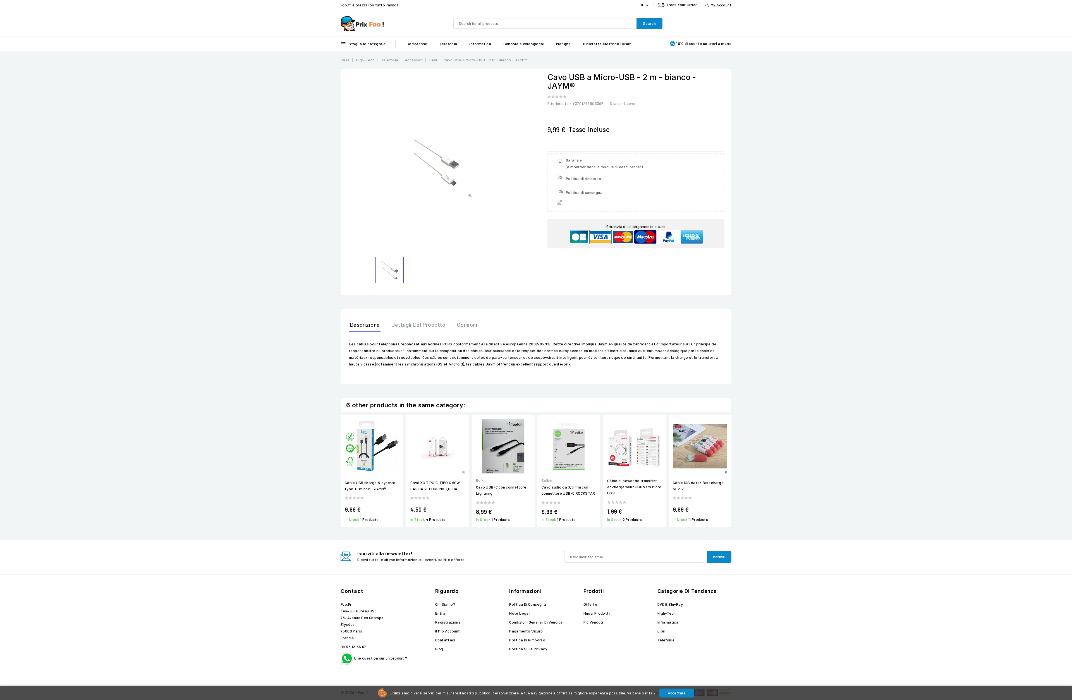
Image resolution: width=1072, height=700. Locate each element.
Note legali (519, 613)
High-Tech (666, 613)
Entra (440, 613)
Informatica (480, 43)
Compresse (416, 43)
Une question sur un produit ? (380, 658)
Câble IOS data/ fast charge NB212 (698, 485)
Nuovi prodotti (596, 613)
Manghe (563, 43)
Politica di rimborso (527, 640)
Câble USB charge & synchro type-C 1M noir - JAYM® (370, 485)
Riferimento (558, 103)
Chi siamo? (445, 604)
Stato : (616, 103)
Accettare (677, 693)
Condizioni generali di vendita (536, 622)
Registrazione (448, 622)
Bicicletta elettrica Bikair (607, 43)
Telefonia (448, 43)
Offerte (590, 604)
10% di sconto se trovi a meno (703, 43)
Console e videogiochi (523, 43)
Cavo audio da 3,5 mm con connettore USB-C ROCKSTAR (568, 490)
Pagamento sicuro (526, 631)
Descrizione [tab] (365, 324)
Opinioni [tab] (467, 324)
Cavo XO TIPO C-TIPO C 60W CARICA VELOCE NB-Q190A (435, 485)
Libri (661, 631)
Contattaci (445, 640)
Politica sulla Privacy (528, 648)
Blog (439, 648)
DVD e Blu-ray (670, 604)
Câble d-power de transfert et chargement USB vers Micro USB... (634, 486)
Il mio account (447, 631)
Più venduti (593, 622)
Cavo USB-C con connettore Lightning (501, 490)
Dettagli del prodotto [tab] (418, 324)
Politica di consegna (527, 604)
